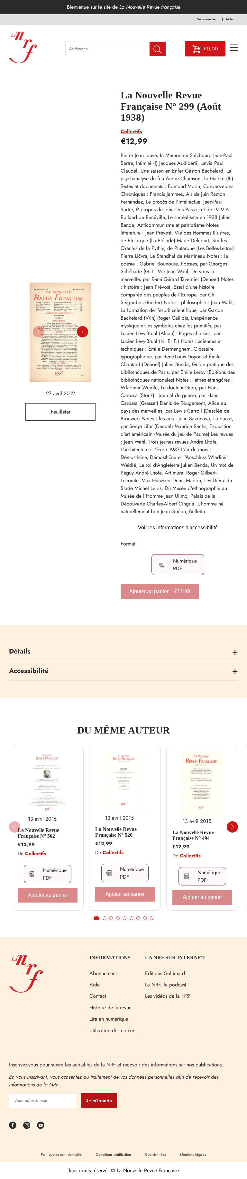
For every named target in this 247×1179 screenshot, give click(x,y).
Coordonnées (155, 1154)
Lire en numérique (108, 1019)
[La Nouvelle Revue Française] (26, 990)
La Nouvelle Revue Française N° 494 (193, 835)
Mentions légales (193, 1154)
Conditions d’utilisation (113, 1154)
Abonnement (103, 973)
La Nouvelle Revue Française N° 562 (38, 833)
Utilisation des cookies (113, 1030)
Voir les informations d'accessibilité (178, 527)
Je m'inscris (99, 1100)
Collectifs (131, 131)
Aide (94, 984)
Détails (20, 651)
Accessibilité (29, 670)
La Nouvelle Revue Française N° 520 (116, 832)
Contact (97, 996)
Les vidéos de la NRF (168, 996)
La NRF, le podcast (165, 984)
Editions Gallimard (165, 973)
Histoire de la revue (110, 1007)
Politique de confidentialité (61, 1154)
